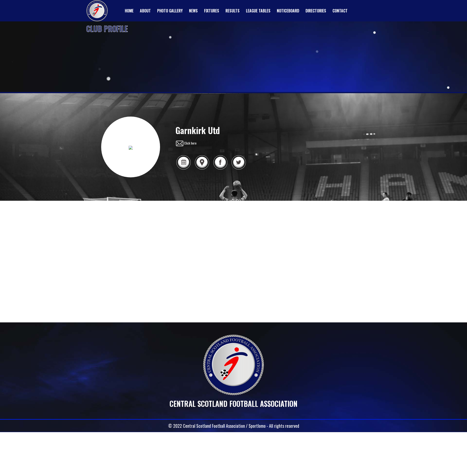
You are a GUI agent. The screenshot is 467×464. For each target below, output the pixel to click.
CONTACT (340, 11)
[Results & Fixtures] (183, 168)
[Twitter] (239, 168)
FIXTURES (211, 11)
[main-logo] (97, 10)
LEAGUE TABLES (258, 11)
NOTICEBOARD (288, 11)
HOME (129, 11)
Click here (190, 143)
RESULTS (232, 11)
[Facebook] (220, 168)
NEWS (193, 11)
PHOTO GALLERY (170, 11)
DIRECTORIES (315, 11)
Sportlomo (257, 426)
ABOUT (145, 11)
